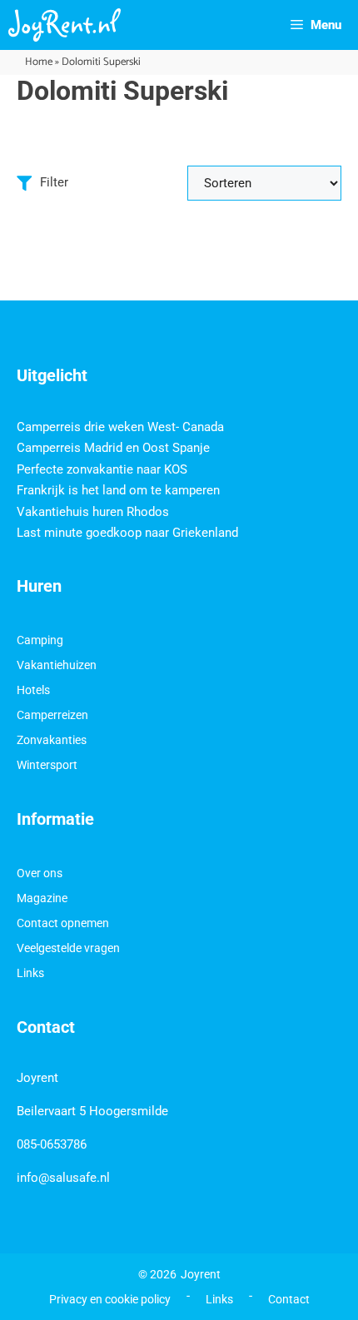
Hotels (33, 690)
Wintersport (47, 765)
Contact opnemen (63, 923)
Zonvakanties (52, 740)
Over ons (39, 873)
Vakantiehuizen (57, 665)
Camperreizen (52, 715)
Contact (289, 1299)
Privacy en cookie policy (110, 1299)
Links (30, 973)
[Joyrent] (64, 25)
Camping (40, 640)
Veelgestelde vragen (68, 948)
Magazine (42, 898)
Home (38, 62)
